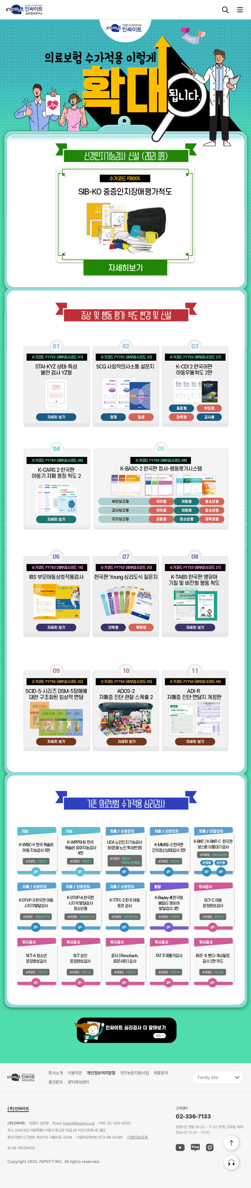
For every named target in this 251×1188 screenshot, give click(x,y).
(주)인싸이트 (18, 1108)
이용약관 (75, 1072)
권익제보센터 (78, 1081)
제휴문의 (161, 1072)
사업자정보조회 (137, 1137)
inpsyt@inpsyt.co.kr (79, 1123)
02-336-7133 (193, 1116)
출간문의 (55, 1081)
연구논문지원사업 (134, 1072)
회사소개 (55, 1072)
